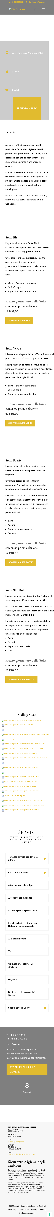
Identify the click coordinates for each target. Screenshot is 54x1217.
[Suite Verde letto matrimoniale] (25, 733)
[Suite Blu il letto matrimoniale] (17, 724)
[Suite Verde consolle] (23, 748)
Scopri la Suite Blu (19, 320)
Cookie (41, 1209)
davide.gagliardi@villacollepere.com (21, 1154)
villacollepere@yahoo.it (16, 1142)
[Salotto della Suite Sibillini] (3, 773)
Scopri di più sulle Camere (22, 1069)
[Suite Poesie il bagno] (13, 795)
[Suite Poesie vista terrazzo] (23, 800)
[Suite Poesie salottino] (21, 790)
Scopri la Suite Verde (20, 423)
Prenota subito (27, 108)
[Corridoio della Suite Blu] (3, 730)
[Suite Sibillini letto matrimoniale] (26, 757)
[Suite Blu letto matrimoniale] (21, 719)
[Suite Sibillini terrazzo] (21, 776)
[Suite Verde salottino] (23, 743)
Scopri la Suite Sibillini (21, 679)
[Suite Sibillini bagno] (20, 766)
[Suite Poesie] (19, 785)
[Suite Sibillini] (3, 763)
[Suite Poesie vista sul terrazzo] (20, 809)
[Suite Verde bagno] (19, 752)
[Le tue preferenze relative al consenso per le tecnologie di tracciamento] (49, 1214)
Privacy (34, 1209)
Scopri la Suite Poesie (20, 562)
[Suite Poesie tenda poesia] (23, 804)
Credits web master (27, 1213)
